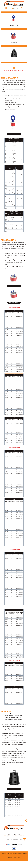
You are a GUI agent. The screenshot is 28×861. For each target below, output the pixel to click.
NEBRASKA (17, 835)
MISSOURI (10, 835)
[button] (6, 8)
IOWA (5, 835)
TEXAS (22, 835)
